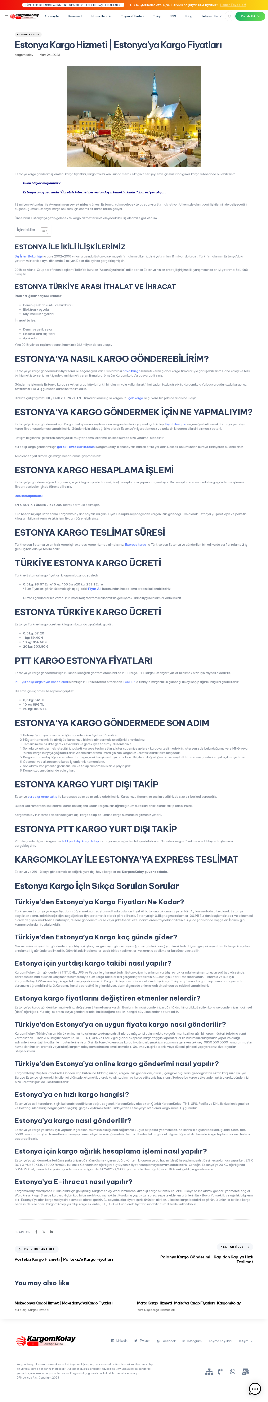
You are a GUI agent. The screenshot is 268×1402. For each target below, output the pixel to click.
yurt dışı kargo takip (42, 797)
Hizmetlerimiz (101, 16)
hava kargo (131, 371)
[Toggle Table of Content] (42, 230)
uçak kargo (135, 398)
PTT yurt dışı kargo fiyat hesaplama (41, 682)
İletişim (206, 16)
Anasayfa (51, 16)
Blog (188, 16)
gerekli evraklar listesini (76, 447)
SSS (173, 16)
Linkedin (122, 1341)
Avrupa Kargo (28, 34)
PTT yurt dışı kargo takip (80, 841)
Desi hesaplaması (29, 496)
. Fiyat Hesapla (175, 424)
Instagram (194, 1341)
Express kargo (135, 545)
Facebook (169, 1341)
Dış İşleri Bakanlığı (28, 256)
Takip (157, 16)
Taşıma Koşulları (220, 1341)
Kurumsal (75, 16)
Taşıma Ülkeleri (132, 16)
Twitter (145, 1341)
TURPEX (129, 682)
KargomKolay (24, 55)
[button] (6, 16)
